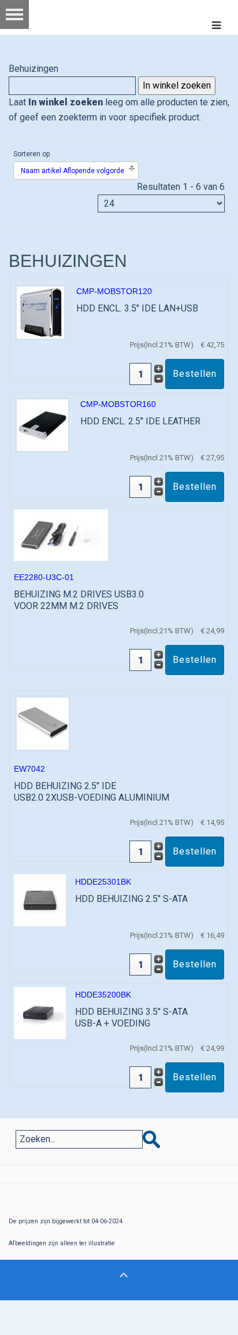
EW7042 (29, 768)
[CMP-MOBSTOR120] (40, 311)
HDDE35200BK (103, 994)
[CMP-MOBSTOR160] (42, 424)
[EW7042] (43, 722)
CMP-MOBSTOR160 (118, 404)
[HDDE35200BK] (40, 1012)
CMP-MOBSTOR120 (114, 291)
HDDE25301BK (103, 881)
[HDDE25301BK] (40, 899)
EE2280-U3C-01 (44, 577)
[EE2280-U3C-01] (61, 534)
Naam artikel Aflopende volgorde (72, 171)
